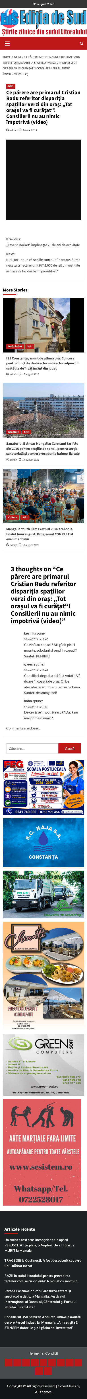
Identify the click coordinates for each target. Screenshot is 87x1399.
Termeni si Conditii (43, 1353)
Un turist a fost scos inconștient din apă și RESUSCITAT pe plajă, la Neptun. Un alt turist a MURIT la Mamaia (39, 1245)
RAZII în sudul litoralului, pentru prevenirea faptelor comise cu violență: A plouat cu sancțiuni (41, 1278)
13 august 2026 (30, 545)
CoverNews (67, 1386)
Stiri (10, 86)
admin (13, 130)
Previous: (43, 242)
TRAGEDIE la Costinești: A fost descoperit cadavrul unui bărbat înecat (43, 1263)
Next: (43, 263)
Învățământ (15, 346)
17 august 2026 (30, 374)
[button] (7, 42)
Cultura (12, 517)
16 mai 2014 (30, 130)
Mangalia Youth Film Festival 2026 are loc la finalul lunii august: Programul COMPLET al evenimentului (39, 534)
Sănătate (13, 432)
